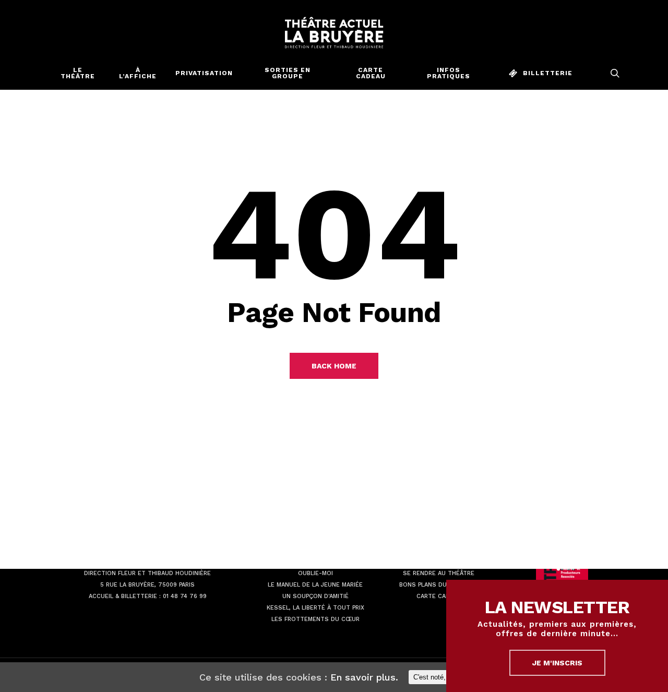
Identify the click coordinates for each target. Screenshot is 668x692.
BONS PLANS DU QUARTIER (438, 584)
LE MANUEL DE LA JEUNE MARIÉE (315, 584)
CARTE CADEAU (438, 596)
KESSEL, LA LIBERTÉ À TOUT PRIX (315, 607)
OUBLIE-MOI (315, 573)
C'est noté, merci (438, 677)
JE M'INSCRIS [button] (557, 663)
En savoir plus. (364, 677)
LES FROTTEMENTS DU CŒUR (315, 619)
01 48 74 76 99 (185, 596)
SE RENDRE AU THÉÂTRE (438, 573)
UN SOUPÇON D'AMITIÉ (315, 596)
